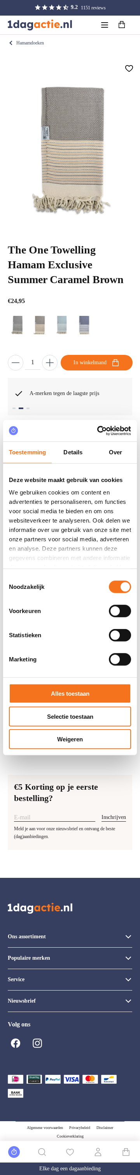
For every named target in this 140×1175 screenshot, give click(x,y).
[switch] (120, 611)
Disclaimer (104, 1127)
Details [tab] (72, 452)
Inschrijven (114, 817)
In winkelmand (90, 362)
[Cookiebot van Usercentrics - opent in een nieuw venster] (98, 430)
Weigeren (70, 739)
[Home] (40, 24)
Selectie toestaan (70, 716)
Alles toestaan (70, 693)
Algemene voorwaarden (45, 1127)
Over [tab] (115, 452)
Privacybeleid (79, 1127)
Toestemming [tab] (27, 452)
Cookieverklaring (70, 1136)
